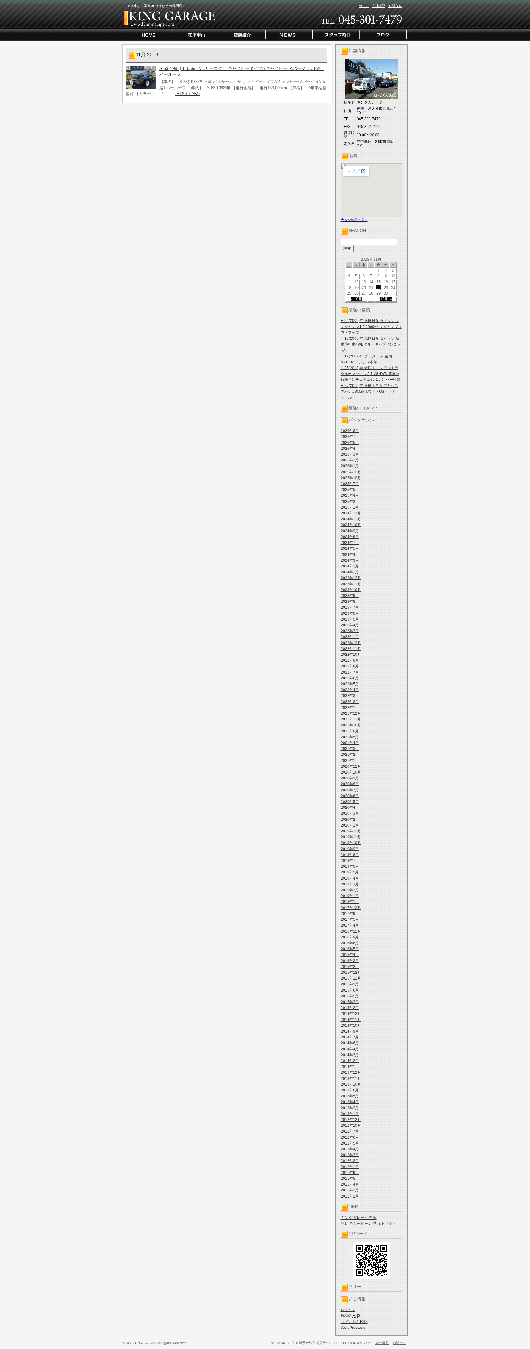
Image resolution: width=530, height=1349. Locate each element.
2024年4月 (350, 554)
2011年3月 (350, 1190)
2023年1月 (350, 637)
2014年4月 (350, 1049)
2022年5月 (350, 684)
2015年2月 (350, 1008)
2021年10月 (351, 725)
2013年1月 (350, 1114)
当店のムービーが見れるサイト (369, 1223)
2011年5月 (350, 1178)
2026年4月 (350, 448)
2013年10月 (351, 1084)
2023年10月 (351, 590)
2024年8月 (350, 537)
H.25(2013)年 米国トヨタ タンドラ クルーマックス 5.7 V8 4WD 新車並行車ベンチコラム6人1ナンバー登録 (370, 374)
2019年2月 (350, 890)
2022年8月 (350, 666)
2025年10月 (351, 478)
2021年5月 (350, 737)
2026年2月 (350, 460)
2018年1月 (350, 902)
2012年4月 (350, 1149)
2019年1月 (350, 896)
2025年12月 (351, 472)
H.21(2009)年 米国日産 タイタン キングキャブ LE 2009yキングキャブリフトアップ (371, 326)
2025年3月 (350, 501)
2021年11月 (351, 719)
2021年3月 (350, 749)
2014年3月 (350, 1055)
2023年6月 (350, 613)
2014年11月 (351, 1020)
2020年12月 (351, 766)
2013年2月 (350, 1108)
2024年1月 (350, 572)
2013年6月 (350, 1090)
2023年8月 (350, 601)
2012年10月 (351, 1125)
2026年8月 (350, 431)
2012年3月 (350, 1155)
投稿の (350, 1315)
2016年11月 (351, 931)
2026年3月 (350, 454)
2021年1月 (350, 761)
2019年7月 (350, 860)
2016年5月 (350, 949)
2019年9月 (350, 849)
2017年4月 (350, 925)
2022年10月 (351, 654)
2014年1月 (350, 1066)
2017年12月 (351, 908)
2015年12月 (351, 972)
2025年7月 (350, 484)
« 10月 (356, 299)
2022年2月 (350, 702)
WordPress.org (353, 1327)
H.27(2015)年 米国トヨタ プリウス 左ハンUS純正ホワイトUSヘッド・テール (370, 391)
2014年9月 (350, 1031)
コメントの (354, 1322)
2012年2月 (350, 1161)
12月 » (386, 299)
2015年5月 (350, 996)
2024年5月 (350, 548)
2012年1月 (350, 1167)
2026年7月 (350, 436)
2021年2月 (350, 754)
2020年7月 (350, 790)
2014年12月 (351, 1013)
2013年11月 (351, 1078)
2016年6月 (350, 943)
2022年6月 (350, 678)
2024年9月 (350, 531)
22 (378, 287)
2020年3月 (350, 813)
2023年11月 (351, 584)
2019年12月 (351, 831)
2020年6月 (350, 796)
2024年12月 (351, 513)
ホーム (364, 6)
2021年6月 (350, 731)
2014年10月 (351, 1025)
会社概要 (378, 6)
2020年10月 (351, 772)
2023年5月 (350, 619)
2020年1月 (350, 825)
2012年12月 (351, 1120)
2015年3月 (350, 1002)
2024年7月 (350, 543)
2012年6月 (350, 1137)
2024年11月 (351, 519)
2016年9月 (350, 937)
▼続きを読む (187, 93)
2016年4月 (350, 955)
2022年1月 (350, 707)
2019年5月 (350, 872)
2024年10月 (351, 525)
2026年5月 (350, 443)
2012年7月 (350, 1131)
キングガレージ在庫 (359, 1217)
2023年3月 (350, 631)
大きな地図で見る (354, 220)
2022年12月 (351, 643)
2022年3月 (350, 696)
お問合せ (395, 6)
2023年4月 (350, 625)
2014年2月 (350, 1061)
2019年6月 (350, 866)
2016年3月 (350, 961)
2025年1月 (350, 507)
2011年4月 (350, 1184)
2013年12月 (351, 1072)
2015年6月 (350, 990)
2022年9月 (350, 660)
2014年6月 (350, 1043)
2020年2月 (350, 819)
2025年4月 (350, 495)
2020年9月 (350, 778)
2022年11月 (351, 649)
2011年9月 (350, 1173)
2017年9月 (350, 913)
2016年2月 (350, 967)
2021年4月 (350, 743)
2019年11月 (351, 837)
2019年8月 (350, 855)
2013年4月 (350, 1102)
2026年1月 (350, 466)
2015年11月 (351, 978)
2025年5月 (350, 489)
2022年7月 (350, 672)
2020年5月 (350, 802)
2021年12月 (351, 713)
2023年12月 (351, 578)
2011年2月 (350, 1196)
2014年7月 (350, 1037)
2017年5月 (350, 919)
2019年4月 (350, 878)
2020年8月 (350, 784)
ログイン (348, 1310)
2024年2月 (350, 566)
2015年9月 (350, 984)
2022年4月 (350, 690)
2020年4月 (350, 807)
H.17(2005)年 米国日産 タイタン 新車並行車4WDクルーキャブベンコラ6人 (371, 344)
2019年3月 (350, 884)
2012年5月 (350, 1143)
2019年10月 (351, 843)
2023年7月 (350, 607)
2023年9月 (350, 596)
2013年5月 (350, 1096)
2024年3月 (350, 560)
